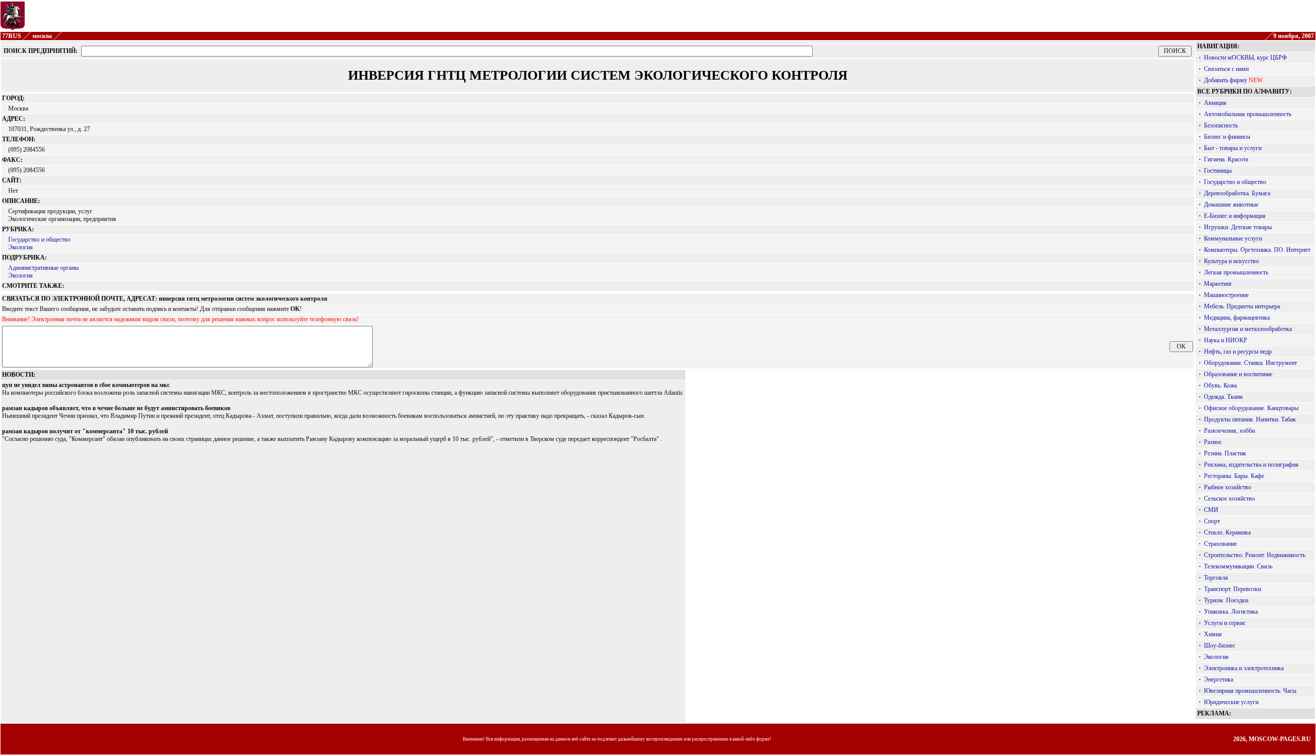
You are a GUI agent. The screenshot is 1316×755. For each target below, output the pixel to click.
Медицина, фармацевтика (1237, 317)
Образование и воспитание (1238, 374)
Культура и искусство (1231, 261)
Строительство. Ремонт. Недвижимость (1254, 555)
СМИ (1211, 509)
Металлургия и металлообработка (1248, 329)
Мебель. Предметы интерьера (1242, 306)
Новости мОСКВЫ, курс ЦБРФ (1245, 57)
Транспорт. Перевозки (1232, 589)
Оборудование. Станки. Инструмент (1250, 362)
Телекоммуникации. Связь (1238, 566)
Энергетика (1218, 679)
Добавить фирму (1225, 80)
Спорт (1212, 521)
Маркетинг (1218, 283)
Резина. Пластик (1225, 453)
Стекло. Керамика (1227, 532)
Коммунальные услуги (1233, 238)
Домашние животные (1231, 204)
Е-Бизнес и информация (1235, 215)
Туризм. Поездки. (1227, 600)
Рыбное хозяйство (1227, 487)
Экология (20, 247)
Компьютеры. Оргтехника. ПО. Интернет (1257, 249)
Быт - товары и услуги (1233, 148)
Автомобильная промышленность (1247, 114)
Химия (1213, 634)
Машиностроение (1226, 295)
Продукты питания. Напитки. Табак (1250, 419)
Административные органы (43, 267)
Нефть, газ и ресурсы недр (1238, 351)
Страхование (1220, 543)
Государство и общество (39, 239)
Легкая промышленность (1236, 272)
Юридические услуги (1231, 702)
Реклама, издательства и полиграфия (1251, 464)
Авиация (1215, 102)
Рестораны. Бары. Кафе (1234, 476)
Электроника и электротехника (1244, 668)
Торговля (1216, 577)
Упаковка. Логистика (1231, 611)
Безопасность (1221, 125)
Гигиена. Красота (1226, 159)
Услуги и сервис (1225, 623)
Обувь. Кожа (1220, 385)
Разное (1212, 442)
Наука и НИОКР (1225, 340)
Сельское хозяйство (1229, 498)
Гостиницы (1218, 170)
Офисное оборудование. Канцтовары (1251, 408)
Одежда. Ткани (1223, 396)
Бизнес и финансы (1227, 136)
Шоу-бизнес (1219, 645)
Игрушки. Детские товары (1238, 227)
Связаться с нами (1226, 68)
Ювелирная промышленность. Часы (1250, 690)
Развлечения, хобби (1229, 430)
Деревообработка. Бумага (1237, 193)
